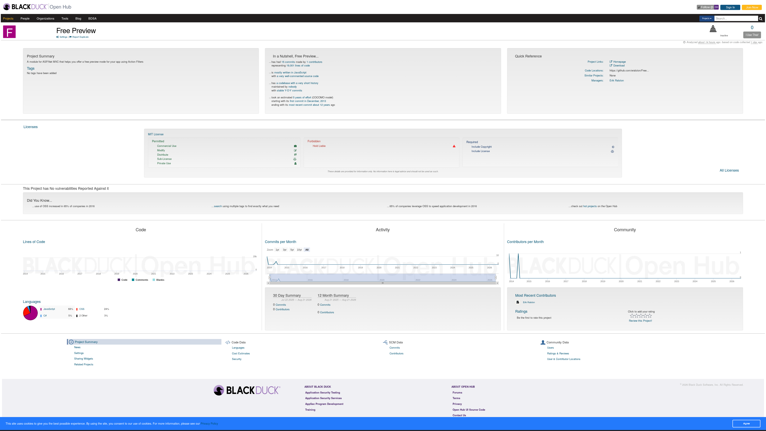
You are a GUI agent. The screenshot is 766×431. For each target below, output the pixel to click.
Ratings (521, 311)
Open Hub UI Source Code (469, 409)
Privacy (457, 404)
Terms (456, 398)
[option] (383, 153)
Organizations (45, 18)
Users (550, 347)
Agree (746, 423)
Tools (64, 18)
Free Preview (76, 30)
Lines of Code (34, 241)
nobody (292, 86)
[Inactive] (713, 28)
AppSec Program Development (324, 404)
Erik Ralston (617, 80)
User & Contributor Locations (563, 359)
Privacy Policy (209, 423)
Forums (457, 392)
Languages (32, 301)
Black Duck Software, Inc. (704, 385)
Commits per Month (280, 241)
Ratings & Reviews (558, 353)
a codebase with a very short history (297, 83)
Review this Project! (640, 320)
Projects (8, 18)
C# (45, 315)
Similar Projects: (594, 75)
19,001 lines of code (298, 65)
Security (237, 359)
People (25, 18)
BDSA (92, 18)
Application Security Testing (322, 392)
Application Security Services (323, 398)
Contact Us (459, 415)
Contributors (283, 309)
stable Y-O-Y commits (289, 90)
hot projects (590, 206)
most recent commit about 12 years (309, 105)
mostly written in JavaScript (290, 72)
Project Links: (596, 61)
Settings (63, 36)
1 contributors (314, 62)
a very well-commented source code (298, 76)
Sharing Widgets (83, 358)
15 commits (288, 62)
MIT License (156, 134)
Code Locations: (594, 70)
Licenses (31, 126)
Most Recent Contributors (535, 295)
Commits (281, 304)
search (218, 206)
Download (619, 65)
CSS (81, 308)
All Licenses (729, 170)
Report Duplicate (80, 36)
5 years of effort (302, 97)
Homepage (619, 61)
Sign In (730, 7)
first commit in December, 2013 (308, 101)
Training (310, 409)
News (77, 347)
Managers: (597, 80)
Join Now (752, 7)
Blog (78, 18)
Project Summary (86, 342)
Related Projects (83, 364)
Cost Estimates (241, 353)
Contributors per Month (525, 241)
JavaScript (49, 308)
